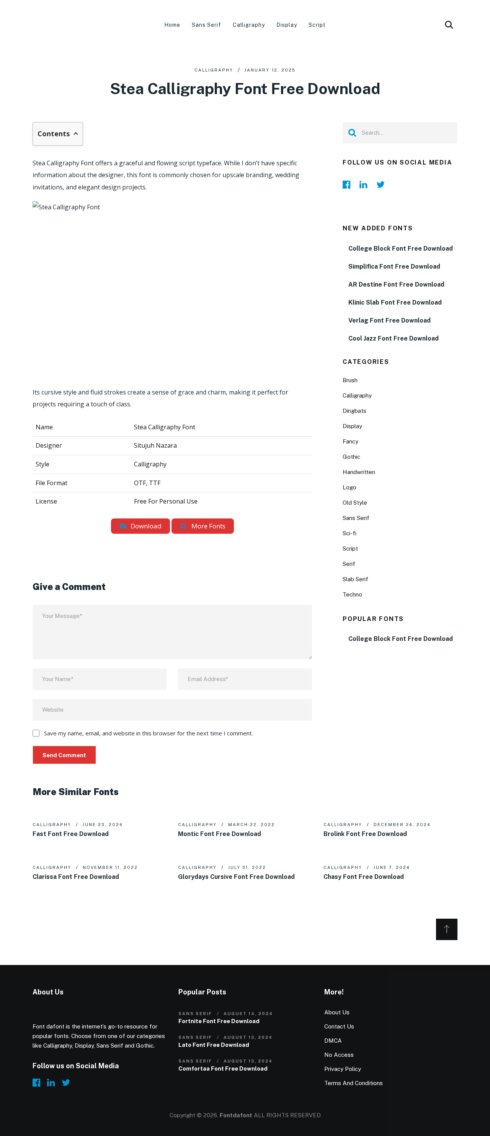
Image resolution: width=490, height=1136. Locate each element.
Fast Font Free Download (71, 834)
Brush (350, 380)
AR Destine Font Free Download (396, 284)
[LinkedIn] (365, 184)
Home (172, 25)
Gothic (351, 456)
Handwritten (359, 472)
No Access (339, 1054)
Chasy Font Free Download (363, 876)
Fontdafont (236, 1115)
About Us (337, 1012)
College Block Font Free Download (400, 248)
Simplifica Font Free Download (394, 266)
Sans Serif (206, 25)
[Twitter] (382, 184)
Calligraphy (249, 25)
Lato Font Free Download (213, 1044)
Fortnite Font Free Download (219, 1021)
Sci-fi (349, 533)
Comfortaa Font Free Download (223, 1068)
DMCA (333, 1040)
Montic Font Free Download (219, 834)
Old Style (355, 502)
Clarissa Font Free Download (76, 876)
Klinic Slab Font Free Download (395, 302)
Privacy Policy (342, 1069)
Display (286, 25)
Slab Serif (355, 579)
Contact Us (339, 1026)
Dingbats (354, 410)
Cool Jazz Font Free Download (393, 338)
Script (317, 25)
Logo (349, 487)
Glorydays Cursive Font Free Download (236, 876)
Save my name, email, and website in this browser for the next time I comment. (148, 733)
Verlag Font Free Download (389, 320)
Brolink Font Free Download (365, 834)
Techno (352, 594)
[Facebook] (349, 184)
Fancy (350, 441)
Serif (349, 564)
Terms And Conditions (353, 1083)
